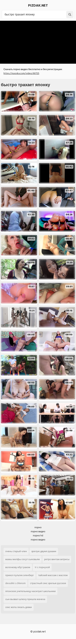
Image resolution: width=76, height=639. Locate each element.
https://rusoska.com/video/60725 (21, 73)
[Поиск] (69, 14)
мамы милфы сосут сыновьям (22, 559)
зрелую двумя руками (43, 551)
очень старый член (16, 551)
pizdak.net (38, 5)
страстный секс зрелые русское (48, 583)
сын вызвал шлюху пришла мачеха (25, 599)
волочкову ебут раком (17, 567)
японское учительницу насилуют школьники (30, 591)
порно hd (38, 535)
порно (38, 527)
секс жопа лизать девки (18, 607)
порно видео (38, 531)
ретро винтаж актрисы (56, 559)
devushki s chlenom (15, 583)
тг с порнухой (42, 567)
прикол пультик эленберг (19, 575)
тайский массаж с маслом (53, 575)
